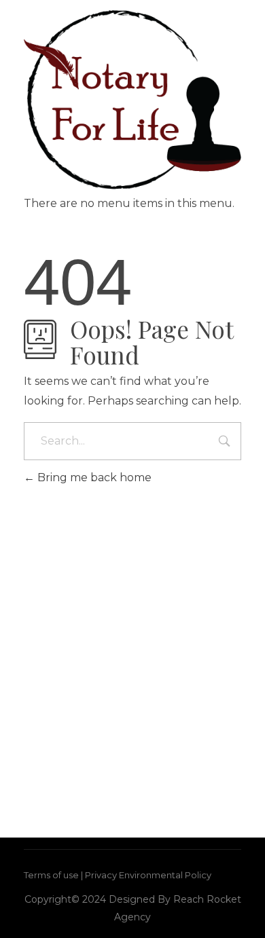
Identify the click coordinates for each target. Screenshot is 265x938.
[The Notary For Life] (132, 99)
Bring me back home (93, 477)
